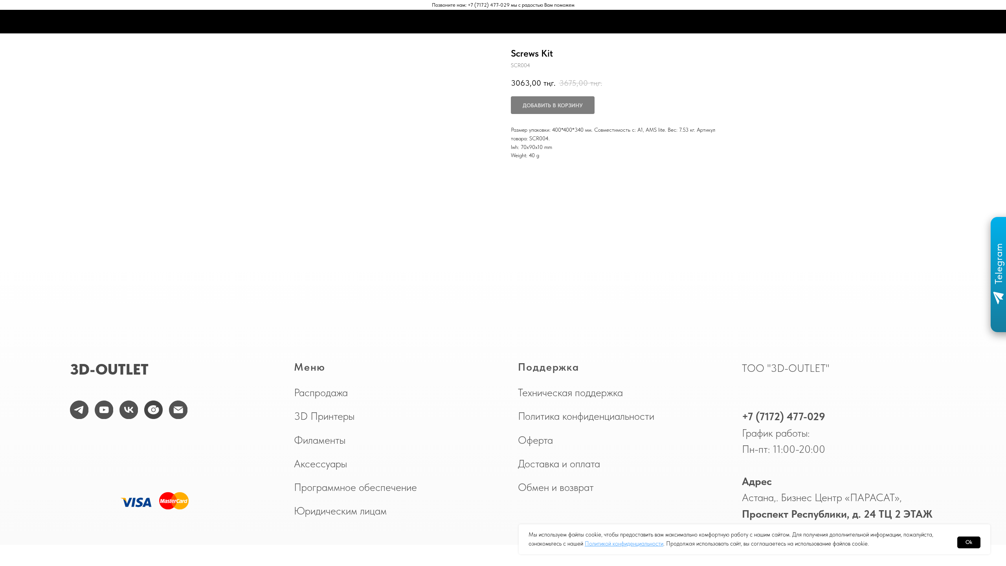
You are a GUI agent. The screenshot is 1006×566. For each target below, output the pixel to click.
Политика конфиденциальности (586, 416)
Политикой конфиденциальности (624, 543)
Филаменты (319, 440)
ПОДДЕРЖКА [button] (594, 21)
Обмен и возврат (556, 487)
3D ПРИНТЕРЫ (363, 21)
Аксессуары (320, 464)
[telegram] (79, 410)
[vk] (128, 410)
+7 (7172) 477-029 (783, 416)
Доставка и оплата (559, 464)
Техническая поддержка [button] (570, 392)
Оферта (535, 440)
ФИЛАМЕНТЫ (411, 21)
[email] (178, 410)
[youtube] (104, 410)
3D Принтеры (324, 416)
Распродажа (321, 392)
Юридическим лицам (340, 511)
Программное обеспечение (355, 487)
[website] (153, 410)
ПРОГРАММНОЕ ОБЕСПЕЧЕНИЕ (527, 21)
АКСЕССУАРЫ (457, 21)
